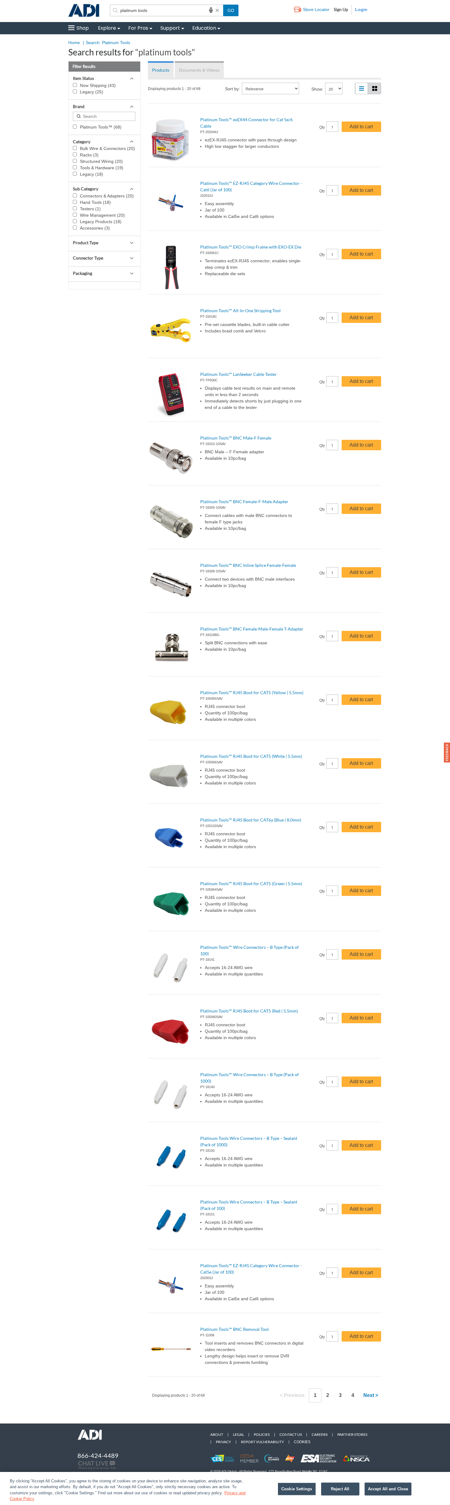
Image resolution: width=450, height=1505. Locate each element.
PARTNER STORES (352, 1434)
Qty (322, 127)
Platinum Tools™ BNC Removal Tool (234, 1329)
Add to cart (361, 126)
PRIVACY (223, 1441)
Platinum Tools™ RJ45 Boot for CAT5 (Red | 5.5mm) (249, 1010)
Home (74, 42)
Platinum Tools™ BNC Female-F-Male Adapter (244, 501)
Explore (107, 28)
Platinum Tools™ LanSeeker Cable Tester (238, 374)
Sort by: (232, 88)
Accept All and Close (388, 1489)
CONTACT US (290, 1434)
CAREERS (320, 1434)
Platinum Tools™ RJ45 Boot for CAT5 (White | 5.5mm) (251, 756)
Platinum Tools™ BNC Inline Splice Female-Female (248, 565)
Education (204, 28)
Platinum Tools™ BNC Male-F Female (235, 437)
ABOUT (216, 1434)
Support (170, 28)
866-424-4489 (97, 1455)
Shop (83, 28)
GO (230, 10)
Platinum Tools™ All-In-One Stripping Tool (240, 310)
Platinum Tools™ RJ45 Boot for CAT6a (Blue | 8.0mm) (250, 819)
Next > (370, 1395)
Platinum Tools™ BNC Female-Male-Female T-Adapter (251, 628)
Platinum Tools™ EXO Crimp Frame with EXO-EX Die (250, 246)
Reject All (340, 1489)
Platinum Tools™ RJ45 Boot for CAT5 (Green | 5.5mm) (251, 883)
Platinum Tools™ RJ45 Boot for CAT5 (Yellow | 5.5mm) (251, 692)
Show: (317, 89)
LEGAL (238, 1434)
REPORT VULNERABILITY (262, 1441)
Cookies (302, 1442)
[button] (447, 752)
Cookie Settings (296, 1489)
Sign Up (341, 9)
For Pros (138, 28)
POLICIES (262, 1434)
